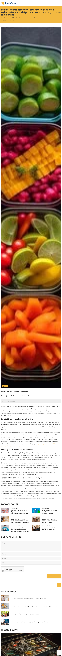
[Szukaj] (59, 585)
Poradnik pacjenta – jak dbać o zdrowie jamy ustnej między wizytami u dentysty (51, 511)
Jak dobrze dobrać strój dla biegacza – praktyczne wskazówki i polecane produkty (20, 511)
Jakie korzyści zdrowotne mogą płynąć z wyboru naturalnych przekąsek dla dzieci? (35, 606)
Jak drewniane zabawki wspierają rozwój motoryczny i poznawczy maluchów (51, 520)
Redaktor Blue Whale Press (9, 391)
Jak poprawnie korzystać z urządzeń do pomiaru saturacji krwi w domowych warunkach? (20, 520)
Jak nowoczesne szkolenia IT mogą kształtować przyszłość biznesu (30, 622)
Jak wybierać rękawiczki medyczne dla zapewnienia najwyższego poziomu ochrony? (20, 529)
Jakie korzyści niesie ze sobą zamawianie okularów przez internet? (30, 598)
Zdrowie (5, 386)
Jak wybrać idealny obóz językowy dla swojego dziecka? (27, 614)
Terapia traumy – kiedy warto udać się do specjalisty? (50, 528)
